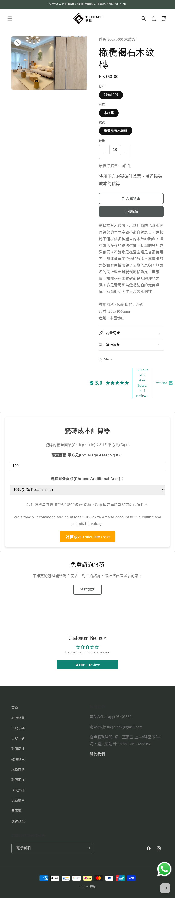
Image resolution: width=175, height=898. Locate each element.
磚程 (92, 886)
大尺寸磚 (18, 738)
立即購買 (131, 211)
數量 (102, 141)
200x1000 (111, 94)
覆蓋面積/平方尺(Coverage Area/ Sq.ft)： (87, 455)
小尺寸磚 (18, 728)
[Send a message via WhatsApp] (164, 869)
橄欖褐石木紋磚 (116, 130)
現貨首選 (18, 769)
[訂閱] (88, 848)
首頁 (14, 707)
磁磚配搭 (18, 780)
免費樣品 (18, 800)
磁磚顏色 (18, 759)
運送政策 (18, 821)
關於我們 (97, 754)
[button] (10, 18)
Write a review (87, 665)
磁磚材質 (18, 718)
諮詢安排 (18, 790)
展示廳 (16, 811)
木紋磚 (109, 113)
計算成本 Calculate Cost (87, 537)
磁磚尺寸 (18, 749)
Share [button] (108, 359)
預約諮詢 (87, 589)
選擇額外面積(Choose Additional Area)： (87, 479)
